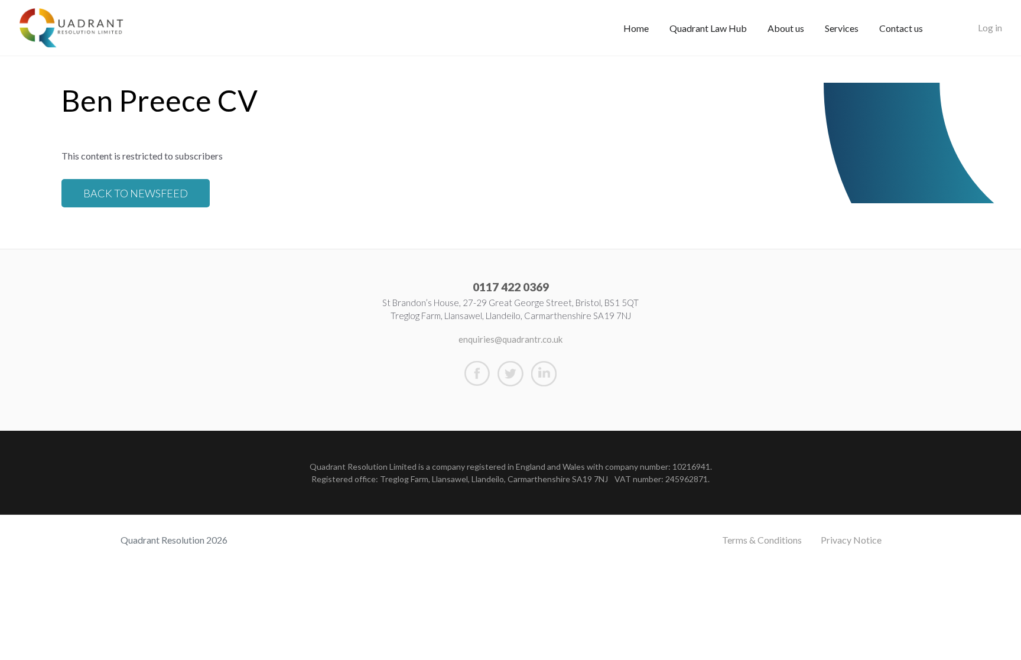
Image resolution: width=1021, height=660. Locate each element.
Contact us (901, 28)
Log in (990, 27)
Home (636, 28)
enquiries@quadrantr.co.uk (510, 339)
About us (786, 28)
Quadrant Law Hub (708, 28)
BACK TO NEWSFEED (135, 193)
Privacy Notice (851, 539)
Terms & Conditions (762, 539)
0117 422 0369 (511, 287)
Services (842, 28)
